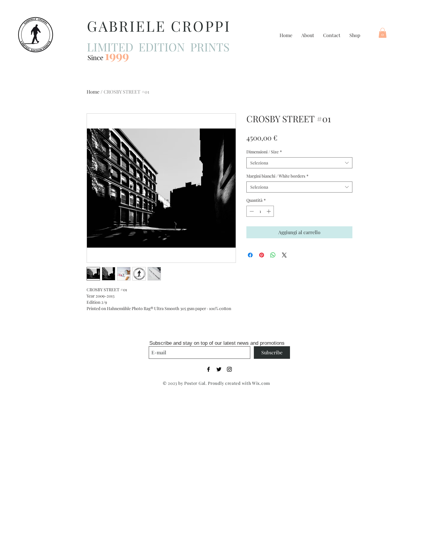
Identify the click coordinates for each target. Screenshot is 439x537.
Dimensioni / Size (264, 152)
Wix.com (261, 383)
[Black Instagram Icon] (229, 369)
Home (93, 92)
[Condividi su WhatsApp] (273, 255)
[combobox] (299, 163)
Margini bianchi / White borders (277, 176)
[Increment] (269, 211)
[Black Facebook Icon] (208, 369)
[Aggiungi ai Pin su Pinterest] (261, 255)
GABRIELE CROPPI (159, 25)
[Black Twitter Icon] (219, 369)
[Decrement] (251, 211)
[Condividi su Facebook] (250, 255)
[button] (382, 33)
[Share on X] (284, 255)
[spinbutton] (260, 211)
